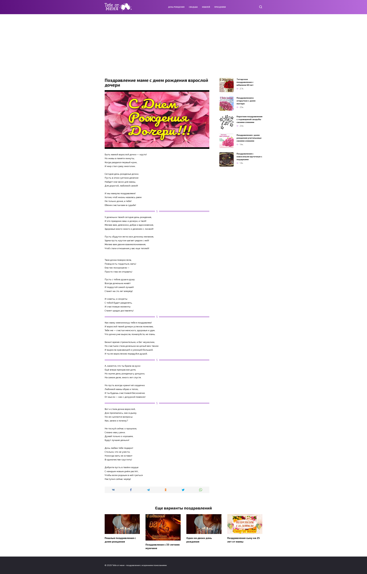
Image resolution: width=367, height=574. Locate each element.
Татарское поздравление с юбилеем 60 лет (245, 82)
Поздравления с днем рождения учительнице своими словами (249, 138)
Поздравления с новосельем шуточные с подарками (249, 156)
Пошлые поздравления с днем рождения (120, 539)
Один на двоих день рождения (199, 539)
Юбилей (206, 7)
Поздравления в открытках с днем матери (246, 101)
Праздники (220, 7)
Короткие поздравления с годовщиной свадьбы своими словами (249, 119)
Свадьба (193, 7)
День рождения (176, 7)
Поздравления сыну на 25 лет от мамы (243, 539)
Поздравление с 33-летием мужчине (163, 546)
